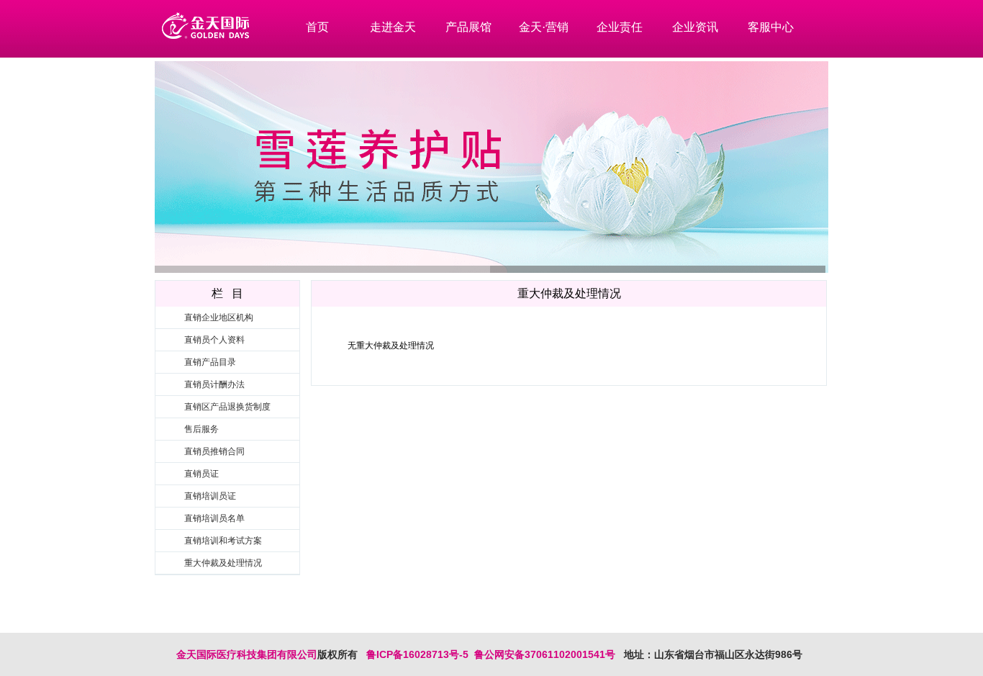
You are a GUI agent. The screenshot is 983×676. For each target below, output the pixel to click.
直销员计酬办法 (214, 384)
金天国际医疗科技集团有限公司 (246, 654)
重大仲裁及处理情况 (223, 563)
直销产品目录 (210, 362)
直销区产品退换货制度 (227, 407)
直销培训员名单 (214, 518)
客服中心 (771, 27)
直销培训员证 (210, 496)
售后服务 (201, 429)
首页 (317, 27)
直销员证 (201, 474)
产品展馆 (468, 27)
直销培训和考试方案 (223, 541)
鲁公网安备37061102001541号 (541, 654)
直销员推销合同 (214, 451)
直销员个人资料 (214, 340)
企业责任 (620, 27)
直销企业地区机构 (218, 317)
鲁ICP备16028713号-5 (417, 654)
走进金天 (393, 27)
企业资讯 (695, 27)
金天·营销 (543, 27)
